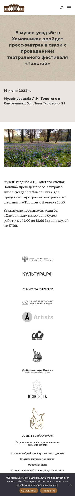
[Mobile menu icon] (69, 7)
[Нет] (70, 484)
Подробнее (49, 490)
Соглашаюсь (28, 490)
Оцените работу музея (37, 435)
